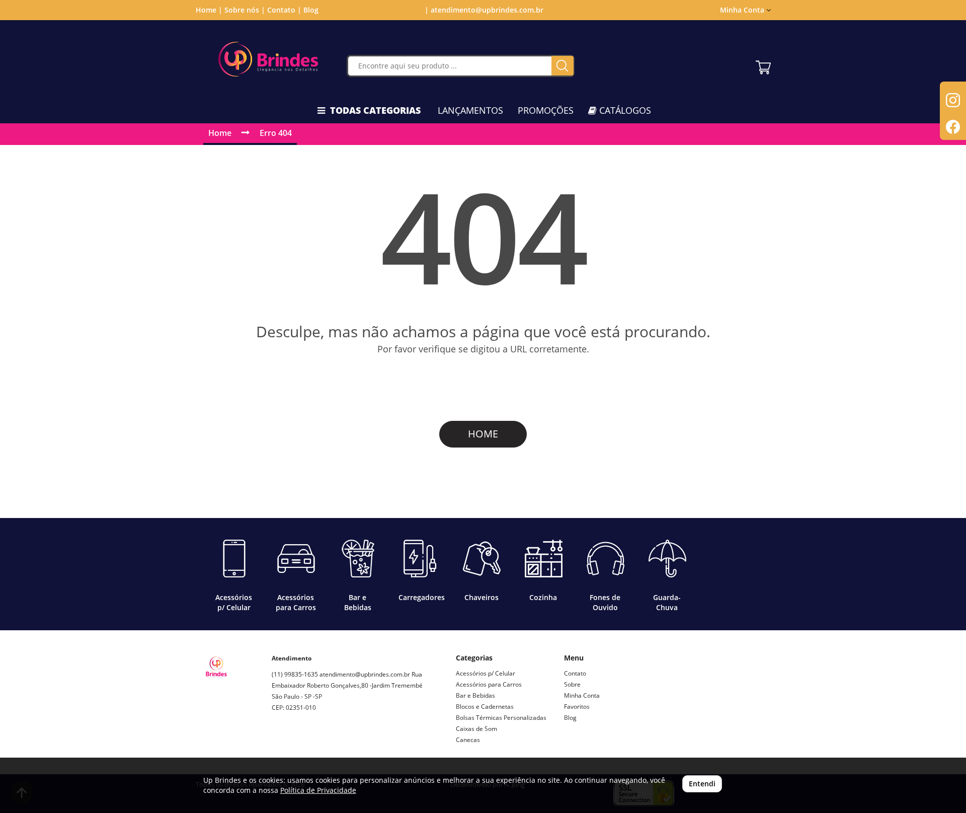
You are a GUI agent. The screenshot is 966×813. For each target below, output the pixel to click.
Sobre (572, 684)
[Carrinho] (763, 65)
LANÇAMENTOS (470, 110)
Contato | (284, 10)
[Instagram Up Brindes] (280, 743)
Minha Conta (582, 695)
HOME (483, 433)
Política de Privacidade (318, 790)
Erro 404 (276, 132)
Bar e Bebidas (475, 695)
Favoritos (577, 706)
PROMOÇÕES (546, 110)
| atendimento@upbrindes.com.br (483, 10)
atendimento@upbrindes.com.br (364, 674)
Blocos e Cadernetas (485, 706)
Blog (310, 10)
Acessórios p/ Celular (485, 673)
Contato (575, 673)
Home (219, 132)
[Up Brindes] (268, 59)
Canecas (468, 739)
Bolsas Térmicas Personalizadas (501, 717)
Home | (209, 10)
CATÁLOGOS (624, 110)
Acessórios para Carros (489, 684)
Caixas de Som (476, 728)
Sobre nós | (244, 10)
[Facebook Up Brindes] (303, 743)
